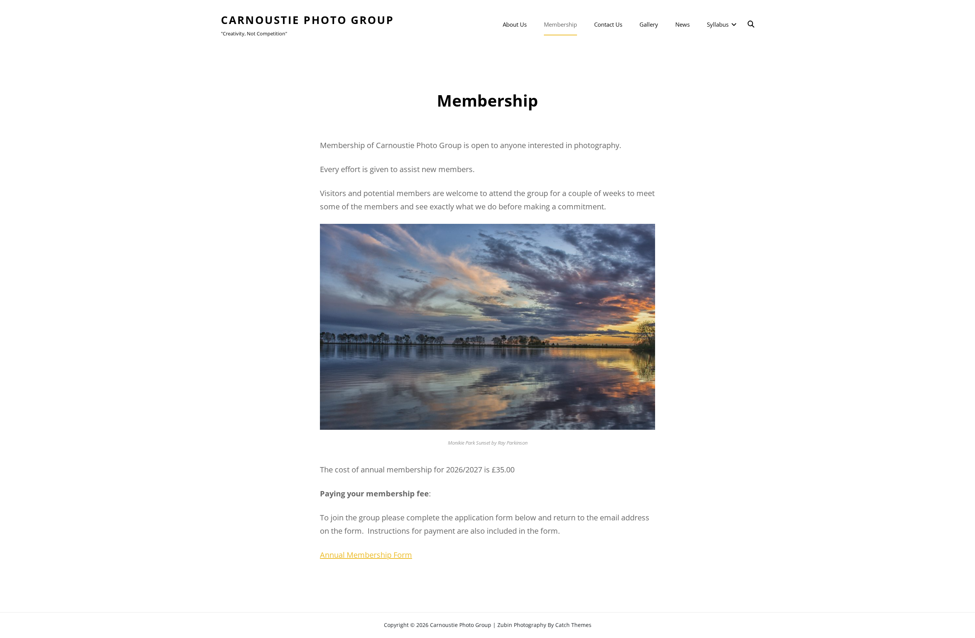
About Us (515, 24)
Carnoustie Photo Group (307, 20)
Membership (560, 24)
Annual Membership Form (366, 555)
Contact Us (608, 24)
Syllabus (718, 24)
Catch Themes (573, 624)
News (682, 24)
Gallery (648, 24)
